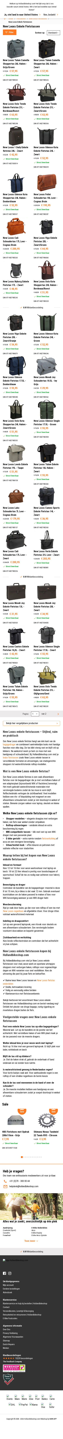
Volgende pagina (58, 714)
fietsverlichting (49, 838)
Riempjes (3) (15, 126)
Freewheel (7, 1235)
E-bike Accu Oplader (39, 1235)
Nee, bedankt (49, 14)
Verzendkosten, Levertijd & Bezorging (18, 1311)
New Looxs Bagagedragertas (19, 24)
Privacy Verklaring (10, 1333)
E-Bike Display (37, 1233)
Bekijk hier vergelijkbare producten (22, 723)
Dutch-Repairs (9, 1344)
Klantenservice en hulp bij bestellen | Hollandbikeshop (25, 1303)
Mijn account (8, 1285)
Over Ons (6, 1329)
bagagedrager (9, 744)
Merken (6, 1348)
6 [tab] (31, 1157)
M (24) (12, 82)
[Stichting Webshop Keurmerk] (14, 1368)
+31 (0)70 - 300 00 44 (19, 1181)
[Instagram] (9, 1273)
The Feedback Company (12, 1362)
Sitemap (6, 1340)
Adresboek (7, 1292)
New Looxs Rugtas (14, 28)
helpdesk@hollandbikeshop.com (23, 1186)
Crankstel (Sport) (9, 1230)
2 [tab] (23, 1157)
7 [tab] (32, 1157)
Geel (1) (13, 166)
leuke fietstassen (10, 757)
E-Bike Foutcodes (10, 1318)
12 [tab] (41, 1157)
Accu (33, 1230)
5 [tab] (29, 1157)
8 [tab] (34, 1157)
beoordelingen (24, 1358)
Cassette (6, 1233)
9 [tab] (36, 1157)
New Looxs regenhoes (13, 911)
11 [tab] (39, 1157)
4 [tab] (27, 1157)
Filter (11, 32)
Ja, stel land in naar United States (21, 14)
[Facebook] (4, 1273)
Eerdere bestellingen (11, 1289)
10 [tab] (38, 1157)
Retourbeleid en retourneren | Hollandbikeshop (22, 1315)
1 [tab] (22, 1157)
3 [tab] (25, 1157)
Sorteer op (39, 33)
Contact (6, 1307)
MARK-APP (53, 1419)
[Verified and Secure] (8, 1379)
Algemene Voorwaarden (13, 1337)
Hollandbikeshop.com (32, 1419)
